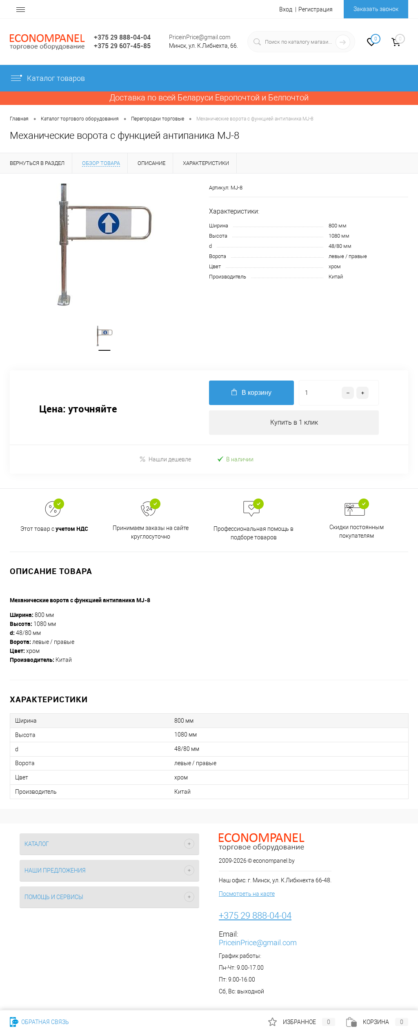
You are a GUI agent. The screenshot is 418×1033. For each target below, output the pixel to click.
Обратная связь (44, 1022)
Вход (285, 9)
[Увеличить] (104, 244)
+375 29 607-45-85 (122, 45)
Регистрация (315, 9)
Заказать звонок (376, 9)
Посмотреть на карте (247, 894)
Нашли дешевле (170, 459)
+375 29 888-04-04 (122, 37)
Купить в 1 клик (294, 422)
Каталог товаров (56, 78)
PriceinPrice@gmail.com (199, 37)
